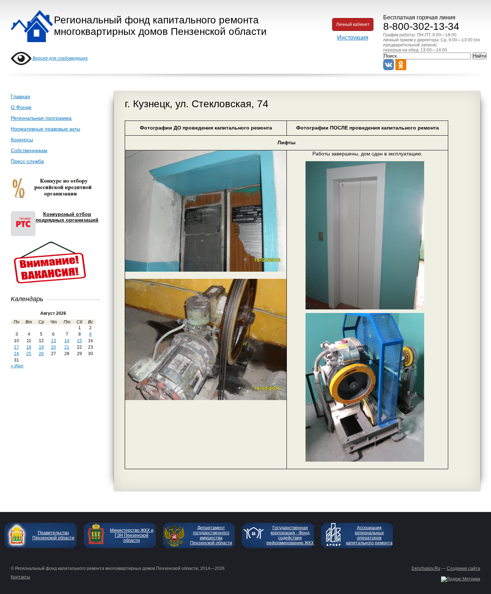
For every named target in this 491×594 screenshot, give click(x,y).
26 (41, 353)
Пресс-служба (27, 161)
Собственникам (29, 150)
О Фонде (21, 107)
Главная (20, 96)
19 (41, 347)
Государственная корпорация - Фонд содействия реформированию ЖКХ (290, 535)
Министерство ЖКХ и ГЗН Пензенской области (131, 535)
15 (79, 340)
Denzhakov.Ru (426, 568)
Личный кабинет (353, 24)
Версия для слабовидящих (60, 58)
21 (66, 347)
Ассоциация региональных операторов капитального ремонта (369, 535)
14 (66, 340)
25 (28, 353)
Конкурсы (22, 139)
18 (28, 347)
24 (16, 353)
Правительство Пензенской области (53, 535)
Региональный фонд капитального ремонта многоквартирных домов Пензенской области (160, 25)
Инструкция (352, 38)
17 (16, 347)
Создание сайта (463, 568)
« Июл (17, 365)
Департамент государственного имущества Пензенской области (211, 535)
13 (53, 340)
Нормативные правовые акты (45, 129)
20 (53, 347)
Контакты (20, 577)
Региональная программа (41, 118)
